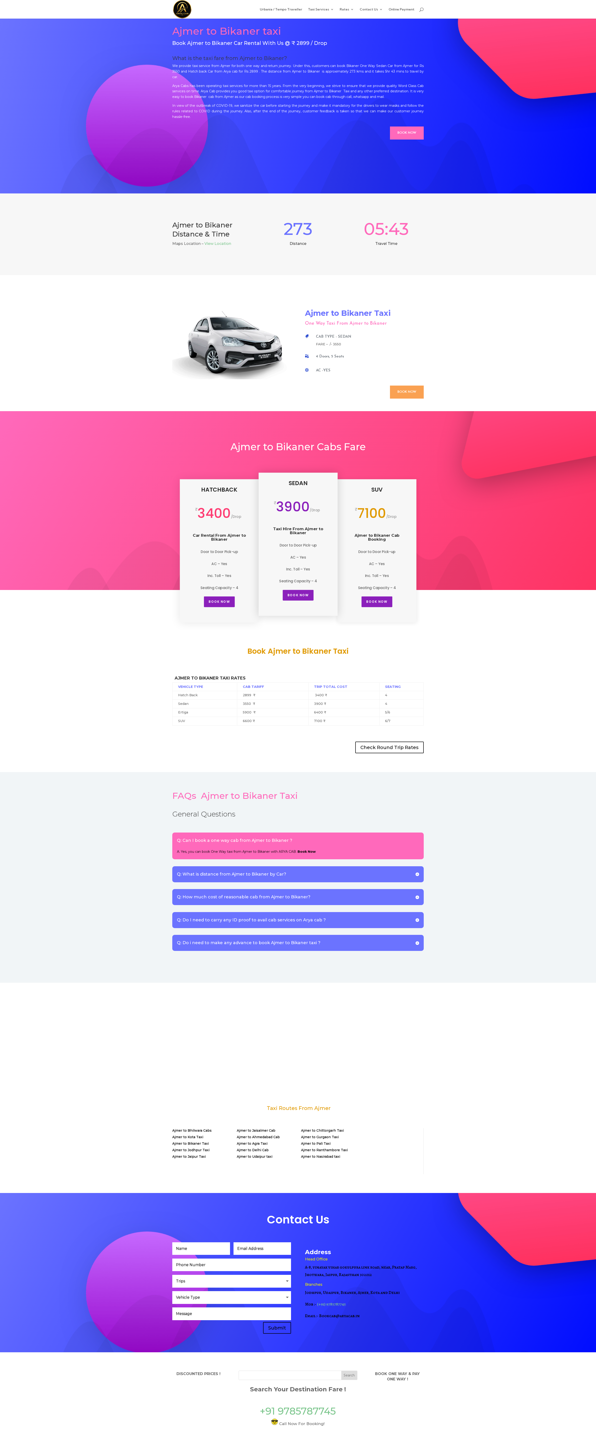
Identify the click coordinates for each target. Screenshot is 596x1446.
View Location (217, 243)
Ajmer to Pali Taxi (316, 1143)
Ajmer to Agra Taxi (252, 1143)
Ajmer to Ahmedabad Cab (258, 1137)
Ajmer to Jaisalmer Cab (256, 1130)
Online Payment (401, 9)
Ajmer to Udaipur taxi (254, 1156)
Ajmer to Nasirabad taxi (320, 1156)
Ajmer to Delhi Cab (253, 1150)
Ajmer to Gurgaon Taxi (320, 1137)
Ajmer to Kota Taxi (187, 1137)
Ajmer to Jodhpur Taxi (191, 1150)
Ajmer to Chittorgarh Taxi (322, 1130)
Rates (344, 9)
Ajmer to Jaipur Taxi (189, 1156)
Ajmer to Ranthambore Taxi (324, 1150)
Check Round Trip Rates (389, 747)
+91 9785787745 (298, 1411)
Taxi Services (318, 9)
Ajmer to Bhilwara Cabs (192, 1130)
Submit (277, 1328)
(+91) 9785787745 (331, 1304)
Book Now (406, 133)
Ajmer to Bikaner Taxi (190, 1143)
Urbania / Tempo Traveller (281, 9)
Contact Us (369, 9)
